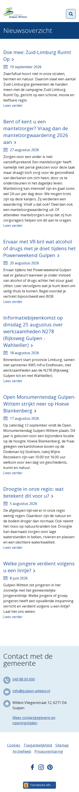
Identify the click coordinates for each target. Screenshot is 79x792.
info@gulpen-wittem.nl (31, 691)
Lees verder (13, 105)
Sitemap (62, 745)
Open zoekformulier (71, 14)
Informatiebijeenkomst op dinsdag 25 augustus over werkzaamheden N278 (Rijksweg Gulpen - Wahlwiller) (33, 331)
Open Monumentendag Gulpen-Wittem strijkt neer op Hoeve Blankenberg (39, 403)
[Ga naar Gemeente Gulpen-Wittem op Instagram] (41, 768)
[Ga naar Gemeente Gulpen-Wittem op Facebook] (32, 768)
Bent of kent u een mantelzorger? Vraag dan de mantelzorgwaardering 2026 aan (35, 131)
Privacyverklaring (48, 751)
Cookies (13, 745)
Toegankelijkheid (37, 745)
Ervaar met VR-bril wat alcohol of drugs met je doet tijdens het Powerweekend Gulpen (39, 248)
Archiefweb (22, 751)
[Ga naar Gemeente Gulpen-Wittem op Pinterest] (50, 768)
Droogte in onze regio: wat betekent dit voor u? (33, 492)
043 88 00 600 (24, 679)
